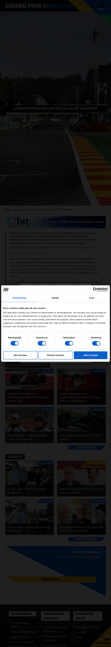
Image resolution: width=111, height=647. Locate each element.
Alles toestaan (91, 355)
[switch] (42, 343)
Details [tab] (55, 298)
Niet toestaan (20, 355)
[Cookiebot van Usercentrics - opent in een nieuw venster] (95, 289)
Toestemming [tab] (19, 298)
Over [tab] (91, 298)
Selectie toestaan (55, 355)
